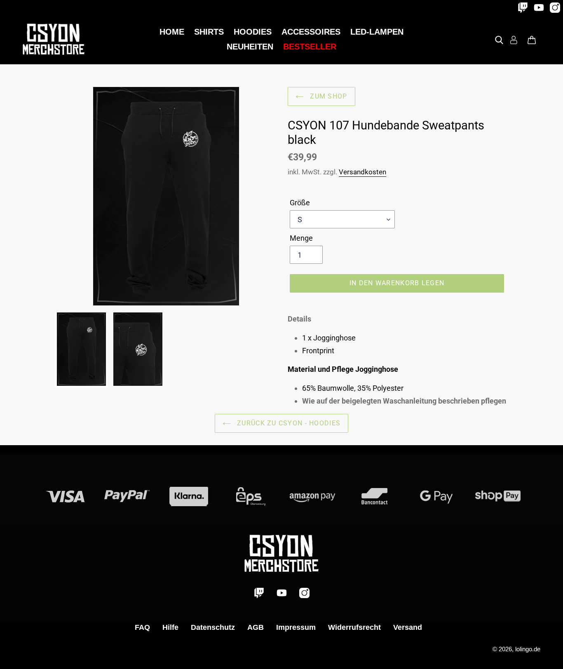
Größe (300, 202)
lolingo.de (527, 649)
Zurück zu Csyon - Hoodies (287, 423)
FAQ (142, 627)
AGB (255, 627)
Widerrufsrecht (354, 627)
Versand (407, 627)
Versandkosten (362, 172)
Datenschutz (213, 627)
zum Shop (327, 96)
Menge (301, 238)
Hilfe (170, 627)
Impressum (296, 627)
